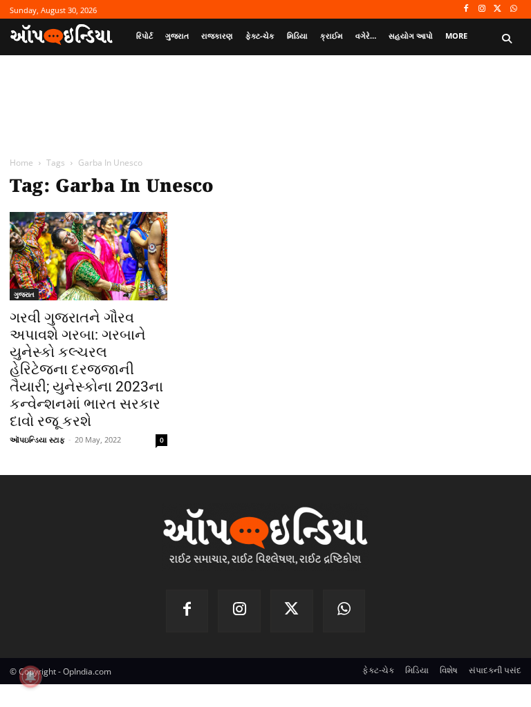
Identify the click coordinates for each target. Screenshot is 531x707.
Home (21, 162)
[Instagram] (482, 9)
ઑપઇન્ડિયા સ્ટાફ (37, 439)
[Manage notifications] (30, 677)
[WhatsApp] (513, 9)
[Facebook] (466, 9)
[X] (497, 9)
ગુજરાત (24, 294)
